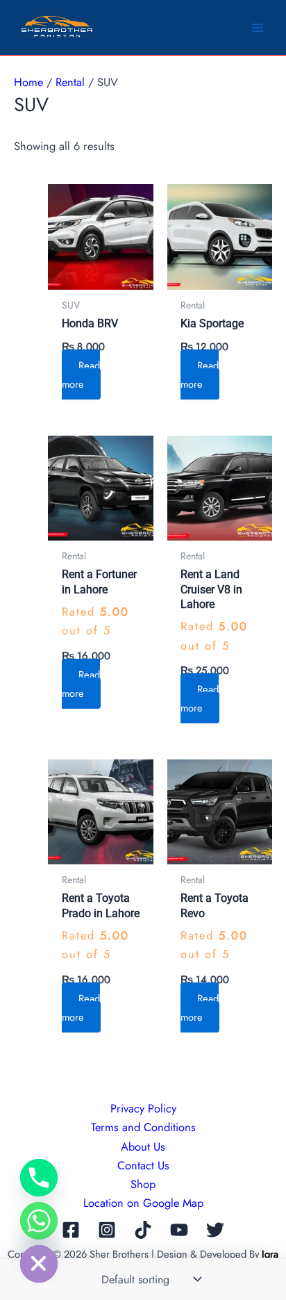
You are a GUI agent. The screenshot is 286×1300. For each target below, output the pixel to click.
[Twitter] (215, 1230)
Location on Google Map (143, 1202)
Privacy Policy (143, 1108)
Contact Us (143, 1165)
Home (28, 82)
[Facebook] (71, 1230)
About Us (143, 1146)
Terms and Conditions (143, 1127)
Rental (70, 82)
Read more (81, 374)
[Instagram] (107, 1230)
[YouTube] (179, 1230)
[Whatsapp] (39, 1221)
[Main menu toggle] (257, 27)
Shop (143, 1184)
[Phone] (39, 1177)
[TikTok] (143, 1230)
